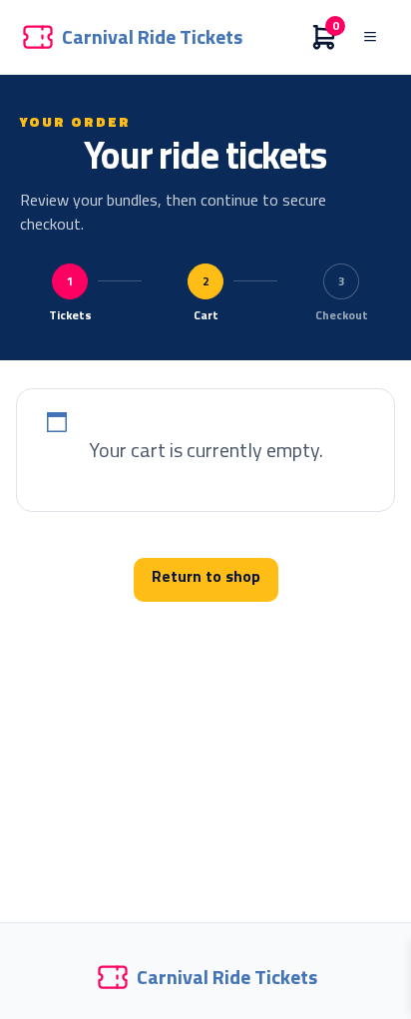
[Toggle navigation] (370, 37)
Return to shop (206, 576)
